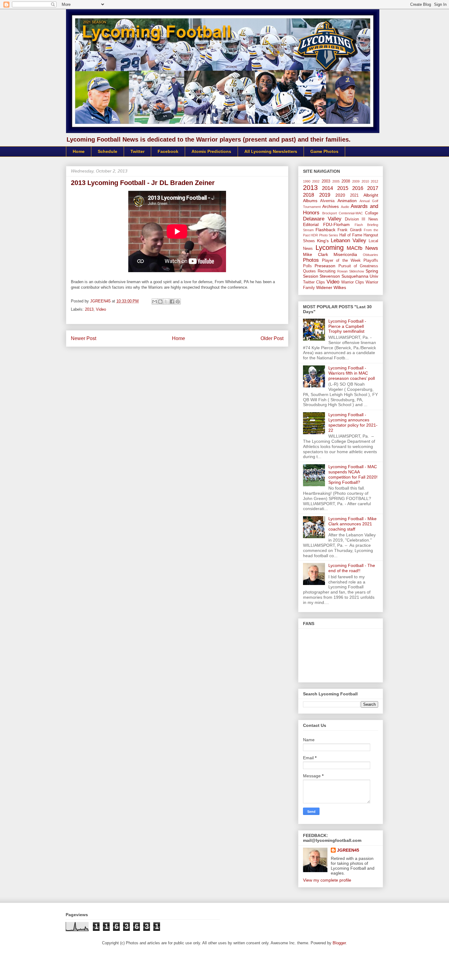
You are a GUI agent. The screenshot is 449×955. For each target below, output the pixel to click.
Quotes (309, 271)
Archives (330, 206)
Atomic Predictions (211, 151)
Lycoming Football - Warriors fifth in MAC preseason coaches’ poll (351, 373)
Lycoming (330, 247)
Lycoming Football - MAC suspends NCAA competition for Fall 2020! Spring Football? (353, 474)
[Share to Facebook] (172, 301)
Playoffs (370, 260)
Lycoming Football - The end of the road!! (351, 568)
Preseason (325, 265)
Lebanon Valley (348, 240)
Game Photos (324, 151)
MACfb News (362, 248)
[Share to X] (166, 301)
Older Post (272, 338)
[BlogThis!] (160, 301)
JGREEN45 (348, 850)
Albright (370, 195)
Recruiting (326, 271)
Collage (371, 213)
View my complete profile (327, 880)
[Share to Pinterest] (178, 301)
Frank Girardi (349, 230)
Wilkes (340, 287)
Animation (347, 200)
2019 (324, 195)
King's (323, 240)
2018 (308, 195)
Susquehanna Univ (359, 276)
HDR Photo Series (324, 235)
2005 (336, 181)
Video (101, 309)
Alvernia (327, 201)
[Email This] (154, 301)
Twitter (137, 151)
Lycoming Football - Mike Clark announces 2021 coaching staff (352, 523)
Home (79, 151)
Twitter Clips (314, 282)
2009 (356, 181)
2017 (372, 188)
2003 (326, 181)
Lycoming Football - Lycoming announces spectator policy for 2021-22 (353, 422)
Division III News (361, 219)
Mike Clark (315, 254)
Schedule (107, 151)
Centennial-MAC (351, 213)
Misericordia (345, 254)
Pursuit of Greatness (358, 266)
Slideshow (356, 271)
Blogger (339, 943)
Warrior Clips (352, 282)
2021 (354, 195)
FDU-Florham (336, 224)
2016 (357, 188)
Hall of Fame (350, 235)
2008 (345, 181)
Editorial (311, 224)
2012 (374, 181)
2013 (89, 309)
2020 (340, 195)
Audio (345, 207)
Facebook (168, 151)
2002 (315, 181)
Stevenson (329, 276)
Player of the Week (341, 260)
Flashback (325, 229)
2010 (365, 181)
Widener (324, 287)
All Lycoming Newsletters (270, 151)
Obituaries (370, 255)
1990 (306, 181)
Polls (307, 266)
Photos (311, 260)
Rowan (342, 271)
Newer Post (83, 338)
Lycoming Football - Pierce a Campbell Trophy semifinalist (347, 326)
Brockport (329, 213)
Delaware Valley (322, 219)
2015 (342, 188)
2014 (327, 188)
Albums (310, 200)
